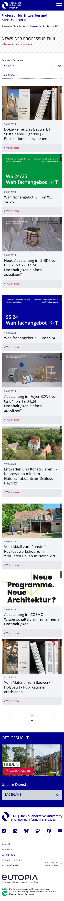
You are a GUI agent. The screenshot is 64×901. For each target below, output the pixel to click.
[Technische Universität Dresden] (11, 5)
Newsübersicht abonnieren (18, 44)
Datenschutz (8, 855)
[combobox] (32, 65)
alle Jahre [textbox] (8, 66)
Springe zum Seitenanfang (51, 864)
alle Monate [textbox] (10, 75)
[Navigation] (59, 5)
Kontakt (6, 844)
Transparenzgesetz (12, 860)
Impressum (8, 850)
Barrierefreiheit (10, 866)
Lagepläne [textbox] (13, 794)
